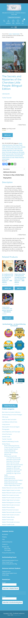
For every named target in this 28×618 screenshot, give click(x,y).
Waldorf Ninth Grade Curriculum (11, 505)
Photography (5, 429)
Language (23, 146)
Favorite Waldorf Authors (11, 449)
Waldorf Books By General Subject (14, 155)
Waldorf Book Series (9, 478)
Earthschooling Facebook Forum (10, 560)
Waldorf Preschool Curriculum (10, 510)
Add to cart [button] (8, 288)
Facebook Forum (6, 571)
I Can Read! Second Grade (13, 458)
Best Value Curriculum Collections (11, 412)
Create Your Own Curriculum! (12, 447)
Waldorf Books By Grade (8, 157)
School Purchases (7, 434)
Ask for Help (7, 548)
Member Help (5, 546)
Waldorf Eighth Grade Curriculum (11, 490)
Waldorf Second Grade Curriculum (11, 512)
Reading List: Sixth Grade (13, 471)
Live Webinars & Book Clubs (9, 422)
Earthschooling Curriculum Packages (12, 414)
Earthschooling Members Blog (9, 564)
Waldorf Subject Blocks (8, 517)
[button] (4, 21)
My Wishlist (5, 534)
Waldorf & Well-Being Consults (10, 441)
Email (4, 582)
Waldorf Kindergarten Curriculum (11, 502)
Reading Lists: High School (13, 473)
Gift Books (8, 146)
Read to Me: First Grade (12, 463)
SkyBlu (6, 475)
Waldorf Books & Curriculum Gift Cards (12, 488)
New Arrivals (7, 454)
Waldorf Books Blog (9, 406)
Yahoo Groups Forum (7, 562)
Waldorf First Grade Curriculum (10, 495)
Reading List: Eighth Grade (13, 466)
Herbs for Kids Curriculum (9, 419)
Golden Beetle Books (10, 451)
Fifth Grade (16, 145)
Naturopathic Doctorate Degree (10, 427)
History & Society (15, 146)
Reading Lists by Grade (7, 154)
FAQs (3, 539)
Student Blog (5, 575)
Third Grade (17, 154)
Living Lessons (6, 424)
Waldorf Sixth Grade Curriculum (10, 515)
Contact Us (4, 544)
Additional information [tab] (9, 172)
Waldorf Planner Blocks (8, 507)
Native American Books (8, 148)
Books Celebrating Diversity (11, 445)
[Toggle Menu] (16, 27)
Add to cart (7, 135)
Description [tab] (6, 169)
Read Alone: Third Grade (13, 461)
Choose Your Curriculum (14, 17)
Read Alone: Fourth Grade (13, 150)
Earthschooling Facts (7, 542)
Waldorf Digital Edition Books (12, 485)
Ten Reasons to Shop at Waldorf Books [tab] (13, 175)
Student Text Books (9, 477)
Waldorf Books (16, 34)
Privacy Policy (17, 615)
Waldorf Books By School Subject (13, 483)
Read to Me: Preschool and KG (14, 464)
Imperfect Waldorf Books (11, 452)
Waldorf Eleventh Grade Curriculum (11, 493)
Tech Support (7, 550)
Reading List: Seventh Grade (14, 470)
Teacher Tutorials (7, 439)
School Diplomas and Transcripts (11, 432)
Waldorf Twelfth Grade (8, 524)
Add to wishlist (7, 138)
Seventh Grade (6, 436)
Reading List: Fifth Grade (18, 152)
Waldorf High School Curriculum (11, 500)
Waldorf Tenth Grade (8, 519)
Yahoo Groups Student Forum (9, 573)
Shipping (4, 537)
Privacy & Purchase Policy (8, 552)
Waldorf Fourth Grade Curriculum (11, 497)
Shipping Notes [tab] (7, 177)
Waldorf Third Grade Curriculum (11, 522)
